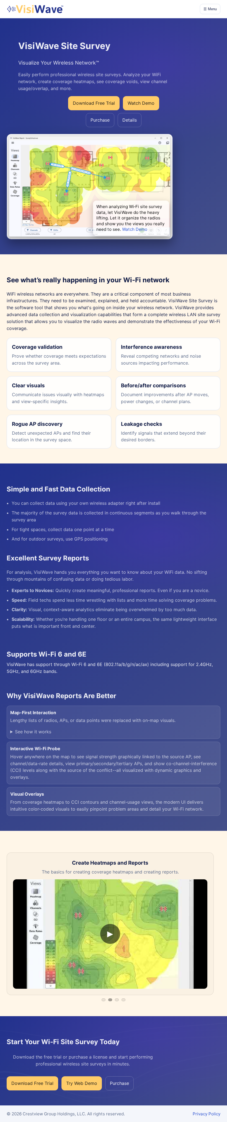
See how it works (33, 731)
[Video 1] (103, 999)
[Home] (35, 9)
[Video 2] (110, 999)
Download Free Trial (94, 103)
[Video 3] (117, 999)
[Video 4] (123, 999)
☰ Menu (210, 9)
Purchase (100, 120)
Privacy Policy (206, 1113)
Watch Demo (134, 229)
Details (129, 120)
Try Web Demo (81, 1083)
